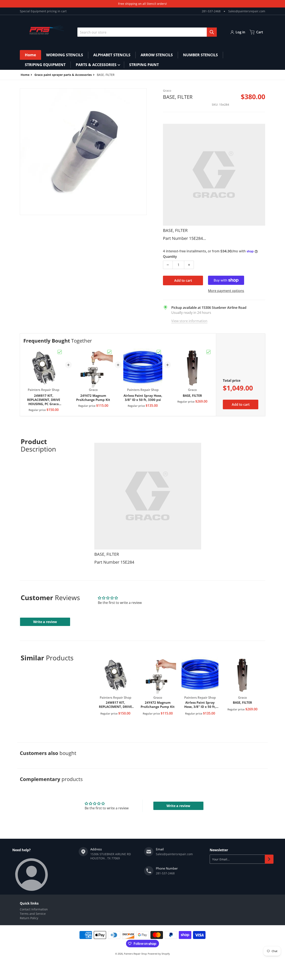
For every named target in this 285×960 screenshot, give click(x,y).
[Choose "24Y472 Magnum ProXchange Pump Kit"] (109, 352)
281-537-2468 (211, 11)
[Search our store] (212, 32)
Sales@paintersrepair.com (246, 11)
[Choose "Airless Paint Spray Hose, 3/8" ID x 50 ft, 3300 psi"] (159, 352)
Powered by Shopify (159, 953)
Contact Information (34, 909)
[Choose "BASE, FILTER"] (208, 352)
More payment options (226, 290)
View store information (189, 321)
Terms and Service (33, 914)
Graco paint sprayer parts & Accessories (63, 75)
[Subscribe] (269, 859)
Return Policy (29, 918)
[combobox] (147, 32)
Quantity (170, 256)
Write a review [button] (45, 622)
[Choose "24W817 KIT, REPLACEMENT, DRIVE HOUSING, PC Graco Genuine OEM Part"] (60, 352)
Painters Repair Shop (135, 953)
